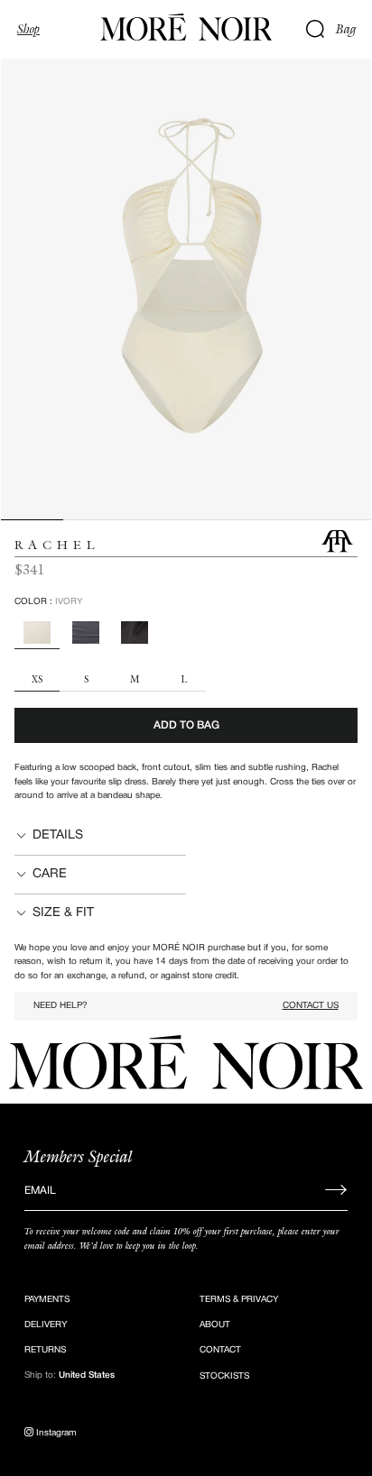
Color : (48, 602)
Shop (28, 29)
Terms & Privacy (239, 1300)
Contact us (311, 1006)
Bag (346, 29)
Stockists (224, 1376)
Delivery (45, 1325)
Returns (45, 1350)
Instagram (55, 1433)
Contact (220, 1350)
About (215, 1325)
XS (37, 680)
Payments (47, 1300)
